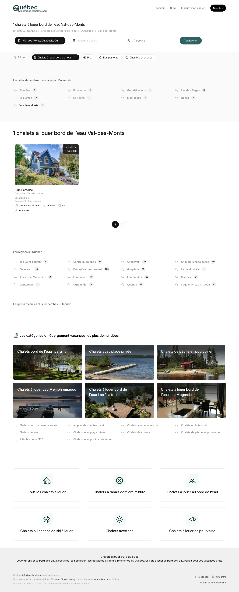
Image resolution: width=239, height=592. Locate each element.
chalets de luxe (100, 579)
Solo (26, 198)
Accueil (160, 7)
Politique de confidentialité (212, 582)
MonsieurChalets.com (62, 579)
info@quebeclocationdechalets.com (41, 575)
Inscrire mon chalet (193, 7)
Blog (173, 7)
